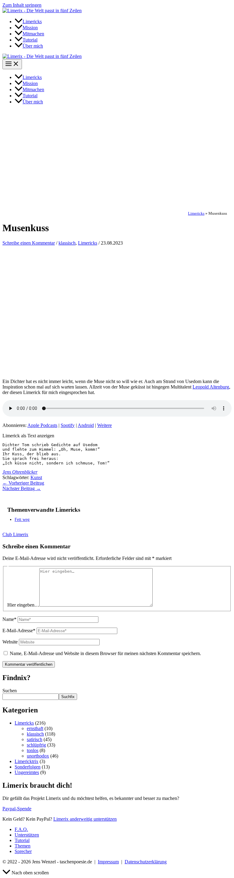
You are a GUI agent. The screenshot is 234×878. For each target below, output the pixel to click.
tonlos (32, 750)
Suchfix (68, 696)
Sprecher (23, 851)
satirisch (34, 739)
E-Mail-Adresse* (18, 630)
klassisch (67, 242)
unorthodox (38, 755)
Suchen (9, 690)
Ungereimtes (27, 772)
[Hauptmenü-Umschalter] (12, 64)
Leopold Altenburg (211, 386)
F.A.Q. (21, 829)
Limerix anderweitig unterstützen (85, 819)
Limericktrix (26, 761)
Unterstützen (27, 834)
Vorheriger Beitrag (23, 483)
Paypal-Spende (16, 808)
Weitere (104, 425)
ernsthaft (35, 728)
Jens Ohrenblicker (19, 472)
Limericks (196, 213)
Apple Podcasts (42, 425)
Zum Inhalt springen (21, 5)
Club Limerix (15, 534)
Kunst (36, 477)
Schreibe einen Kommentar (28, 242)
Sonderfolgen (28, 766)
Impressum (108, 861)
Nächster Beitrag (21, 488)
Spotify (68, 425)
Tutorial (22, 840)
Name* (9, 619)
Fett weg (22, 519)
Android (86, 425)
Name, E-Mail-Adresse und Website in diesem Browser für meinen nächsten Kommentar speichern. (105, 653)
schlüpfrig (36, 744)
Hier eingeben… (23, 604)
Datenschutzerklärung (146, 861)
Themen (22, 845)
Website (10, 641)
